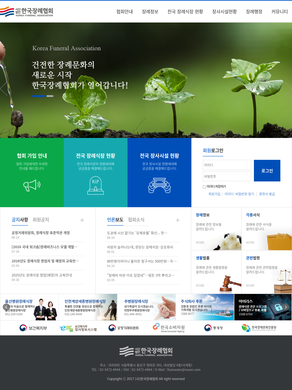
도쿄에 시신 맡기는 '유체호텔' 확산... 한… (137, 232)
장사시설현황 (224, 11)
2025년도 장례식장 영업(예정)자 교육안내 (42, 275)
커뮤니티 (279, 11)
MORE (200, 242)
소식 (136, 219)
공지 (41, 219)
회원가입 (214, 193)
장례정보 (150, 11)
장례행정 (254, 11)
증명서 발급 (267, 193)
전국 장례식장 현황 (185, 11)
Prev (6, 307)
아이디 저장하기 (216, 186)
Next (285, 307)
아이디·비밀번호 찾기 (239, 193)
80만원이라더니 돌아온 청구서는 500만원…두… (142, 261)
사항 (20, 219)
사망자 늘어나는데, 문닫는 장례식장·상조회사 (140, 247)
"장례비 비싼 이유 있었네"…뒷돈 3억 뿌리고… (141, 275)
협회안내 (124, 11)
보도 (115, 219)
